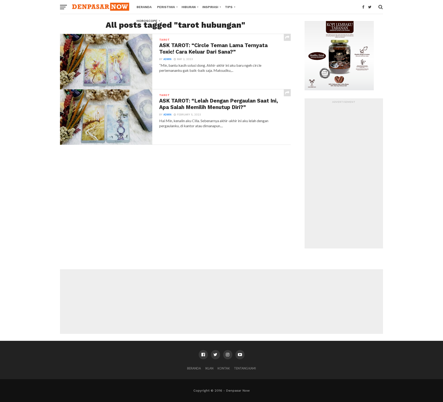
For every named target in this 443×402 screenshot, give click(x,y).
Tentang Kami (245, 368)
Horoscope (147, 21)
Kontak (224, 368)
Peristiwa (166, 7)
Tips (229, 7)
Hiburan (189, 7)
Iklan (209, 368)
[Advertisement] (343, 174)
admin (167, 59)
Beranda (144, 7)
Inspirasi (210, 7)
